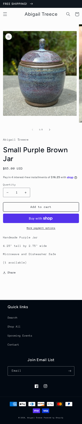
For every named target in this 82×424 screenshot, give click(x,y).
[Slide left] (32, 129)
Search (13, 317)
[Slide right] (49, 129)
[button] (5, 14)
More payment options (41, 228)
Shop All (14, 326)
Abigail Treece (35, 418)
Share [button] (12, 272)
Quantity (9, 184)
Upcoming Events (20, 335)
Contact (13, 344)
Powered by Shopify (54, 418)
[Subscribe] (69, 371)
